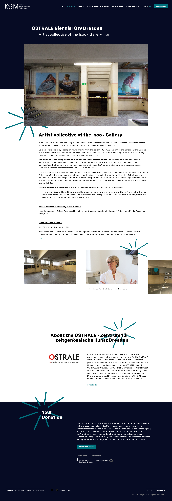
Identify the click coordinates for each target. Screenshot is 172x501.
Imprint (150, 490)
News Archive (38, 490)
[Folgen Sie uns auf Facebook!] (52, 490)
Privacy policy (160, 490)
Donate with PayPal (86, 446)
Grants (81, 6)
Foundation (133, 6)
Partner (28, 490)
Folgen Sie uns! (65, 490)
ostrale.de (92, 385)
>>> (40, 239)
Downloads (19, 490)
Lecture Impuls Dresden (98, 6)
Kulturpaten (117, 6)
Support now (161, 6)
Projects (71, 6)
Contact (10, 490)
